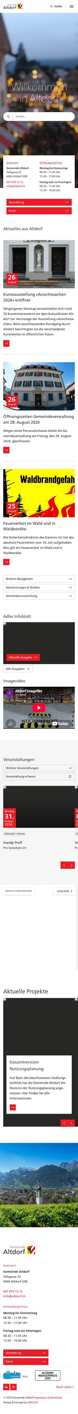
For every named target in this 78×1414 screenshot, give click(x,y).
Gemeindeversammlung (21, 595)
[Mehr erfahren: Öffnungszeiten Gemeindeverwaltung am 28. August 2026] (6, 450)
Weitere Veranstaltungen (22, 768)
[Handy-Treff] (39, 821)
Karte (12, 210)
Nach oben (64, 1386)
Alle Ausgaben (15, 668)
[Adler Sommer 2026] (39, 643)
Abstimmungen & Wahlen (23, 587)
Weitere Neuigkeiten (19, 578)
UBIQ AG (32, 1402)
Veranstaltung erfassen (21, 776)
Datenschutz (55, 1398)
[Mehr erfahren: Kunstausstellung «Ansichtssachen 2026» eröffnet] (6, 343)
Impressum (40, 1398)
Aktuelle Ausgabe (20, 657)
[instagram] (13, 1387)
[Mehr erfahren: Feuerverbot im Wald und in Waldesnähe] (6, 562)
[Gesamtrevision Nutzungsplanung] (39, 1062)
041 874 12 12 (14, 182)
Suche (58, 6)
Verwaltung (16, 202)
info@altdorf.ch (15, 186)
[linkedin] (6, 1387)
